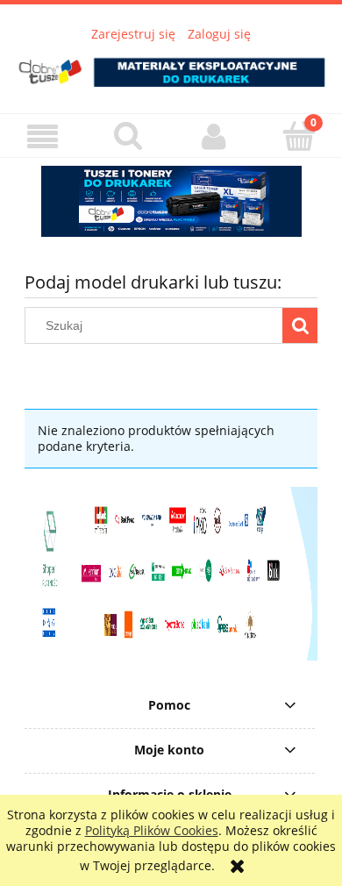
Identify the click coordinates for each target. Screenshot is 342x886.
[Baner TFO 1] (171, 201)
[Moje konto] (214, 136)
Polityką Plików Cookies (151, 830)
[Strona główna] (171, 66)
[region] (171, 201)
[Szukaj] (299, 325)
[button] (43, 136)
